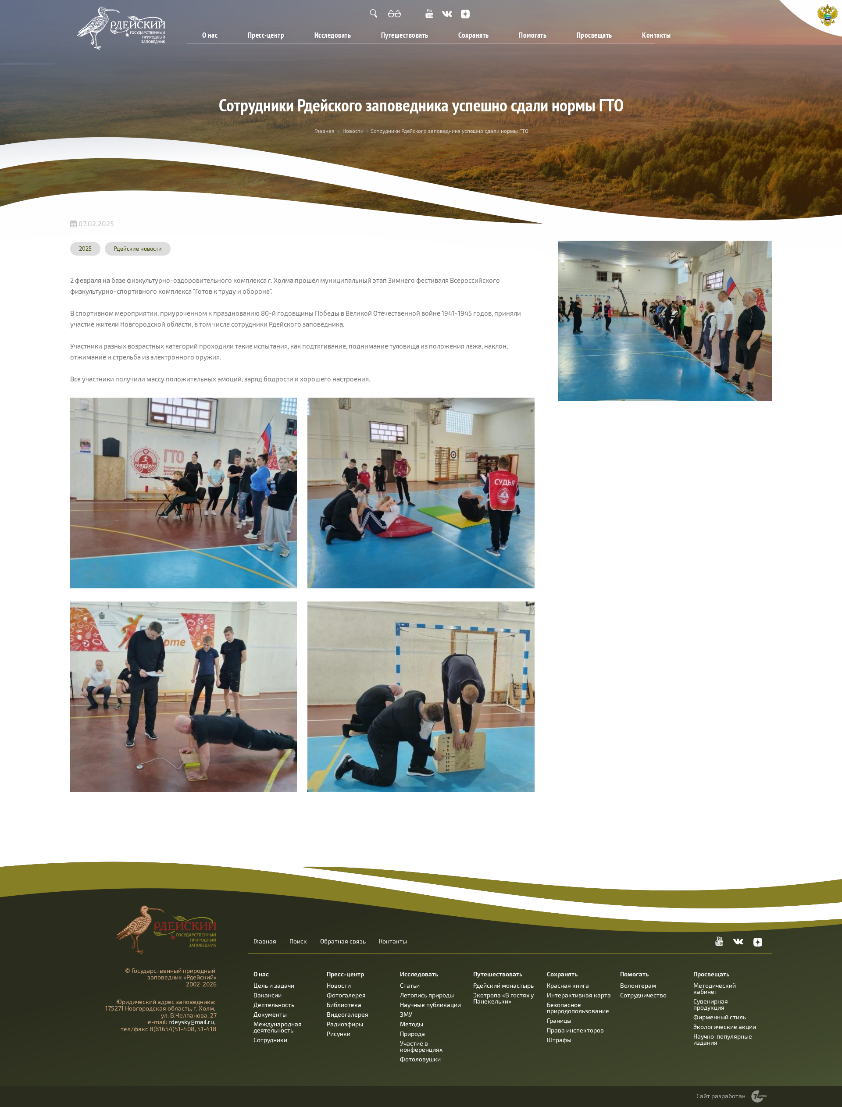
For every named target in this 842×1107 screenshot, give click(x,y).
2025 (85, 248)
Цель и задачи (273, 985)
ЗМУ (406, 1014)
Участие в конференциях (421, 1046)
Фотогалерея (346, 995)
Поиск (298, 941)
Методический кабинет (714, 988)
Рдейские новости (138, 248)
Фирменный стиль (719, 1017)
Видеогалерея (347, 1014)
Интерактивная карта (579, 995)
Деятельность (273, 1004)
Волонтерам (638, 985)
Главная (324, 131)
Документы (270, 1014)
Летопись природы (427, 995)
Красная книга (568, 985)
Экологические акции (724, 1026)
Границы (559, 1020)
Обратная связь (343, 941)
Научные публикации (430, 1004)
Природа (412, 1033)
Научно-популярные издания (722, 1039)
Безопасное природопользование (578, 1007)
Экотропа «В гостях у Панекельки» (503, 998)
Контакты (656, 35)
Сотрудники (270, 1039)
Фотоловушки (420, 1059)
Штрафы (559, 1039)
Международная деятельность (277, 1027)
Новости (353, 131)
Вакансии (267, 995)
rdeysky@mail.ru (191, 1021)
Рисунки (338, 1033)
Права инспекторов (575, 1030)
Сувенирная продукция (710, 1004)
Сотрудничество (643, 995)
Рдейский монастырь (503, 985)
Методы (411, 1024)
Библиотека (344, 1004)
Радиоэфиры (345, 1024)
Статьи (410, 985)
